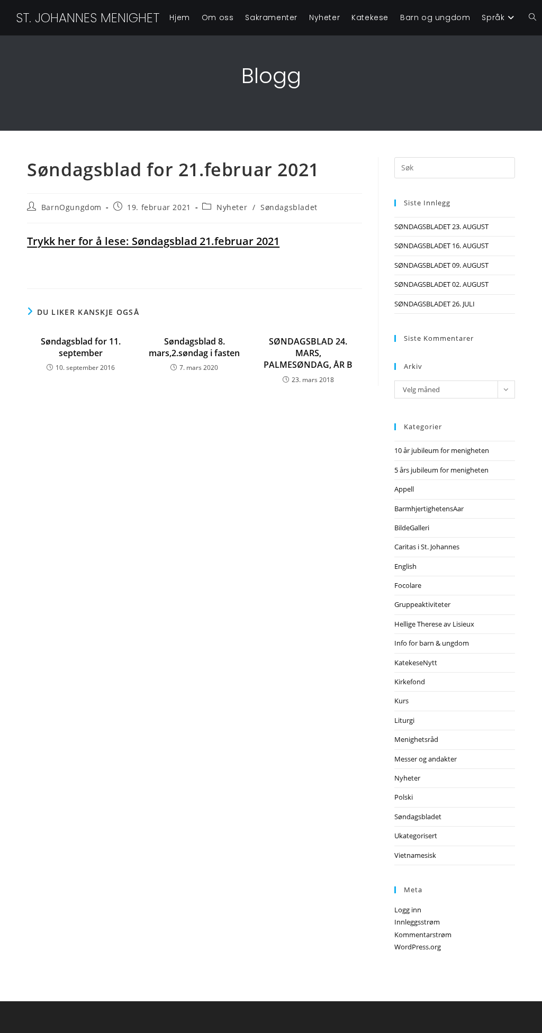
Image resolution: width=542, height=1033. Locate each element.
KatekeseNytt (415, 662)
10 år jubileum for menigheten (441, 450)
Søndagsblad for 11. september (81, 347)
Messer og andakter (425, 759)
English (405, 566)
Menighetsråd (416, 739)
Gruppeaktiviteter (422, 604)
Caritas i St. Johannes (426, 546)
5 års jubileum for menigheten (441, 470)
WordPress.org (417, 947)
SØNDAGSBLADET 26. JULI (434, 304)
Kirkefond (409, 681)
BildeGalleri (411, 527)
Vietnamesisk (415, 855)
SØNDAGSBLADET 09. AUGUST (441, 265)
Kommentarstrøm (422, 934)
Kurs (401, 700)
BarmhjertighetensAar (429, 508)
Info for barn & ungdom (431, 643)
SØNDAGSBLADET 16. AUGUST (441, 245)
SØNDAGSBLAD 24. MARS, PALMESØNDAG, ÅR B (308, 353)
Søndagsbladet (289, 207)
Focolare (407, 585)
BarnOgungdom (71, 207)
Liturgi (404, 720)
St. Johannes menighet (87, 17)
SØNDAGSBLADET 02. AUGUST (441, 284)
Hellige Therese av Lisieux (434, 624)
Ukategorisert (415, 835)
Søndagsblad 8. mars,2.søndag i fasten (194, 347)
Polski (403, 797)
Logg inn (407, 909)
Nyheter (231, 207)
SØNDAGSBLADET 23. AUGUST (441, 226)
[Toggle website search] (532, 17)
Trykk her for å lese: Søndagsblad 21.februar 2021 (153, 241)
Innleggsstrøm (417, 922)
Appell (404, 489)
